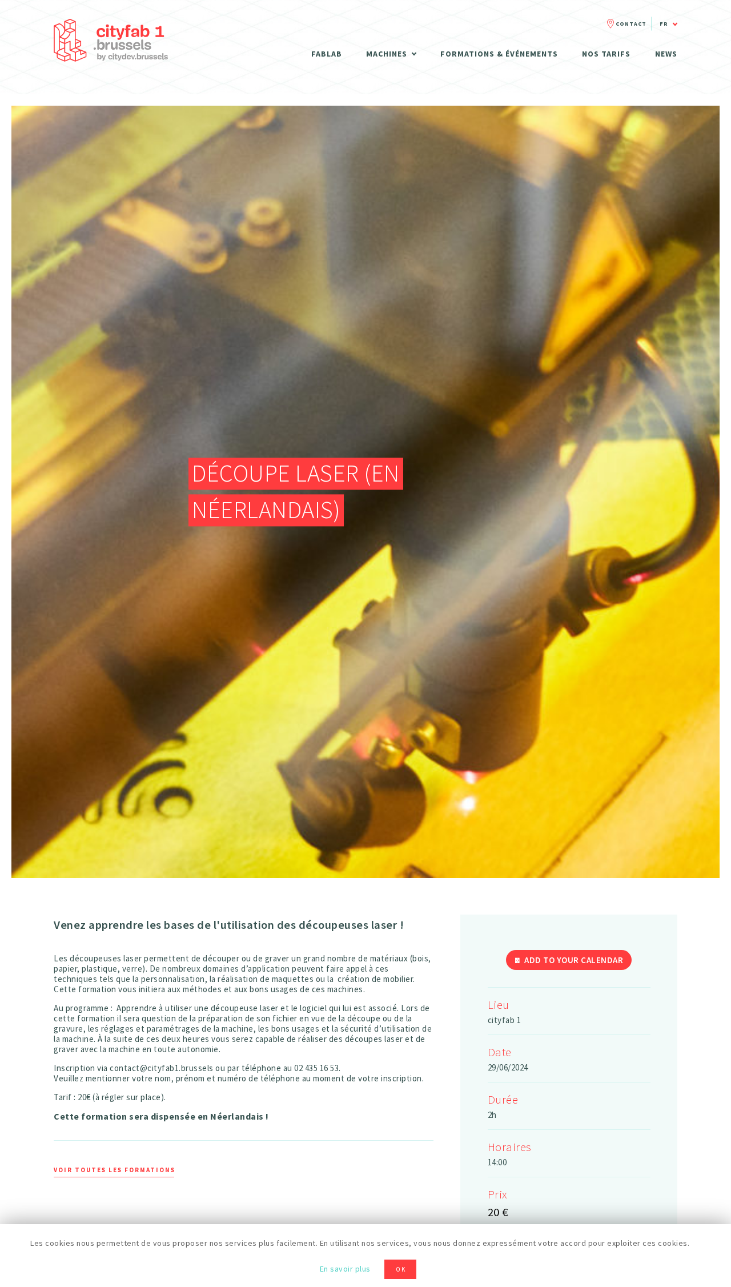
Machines (386, 54)
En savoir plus (345, 1269)
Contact (631, 23)
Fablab (326, 54)
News (666, 54)
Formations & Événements (499, 54)
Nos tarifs (606, 54)
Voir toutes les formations (114, 1170)
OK (401, 1269)
